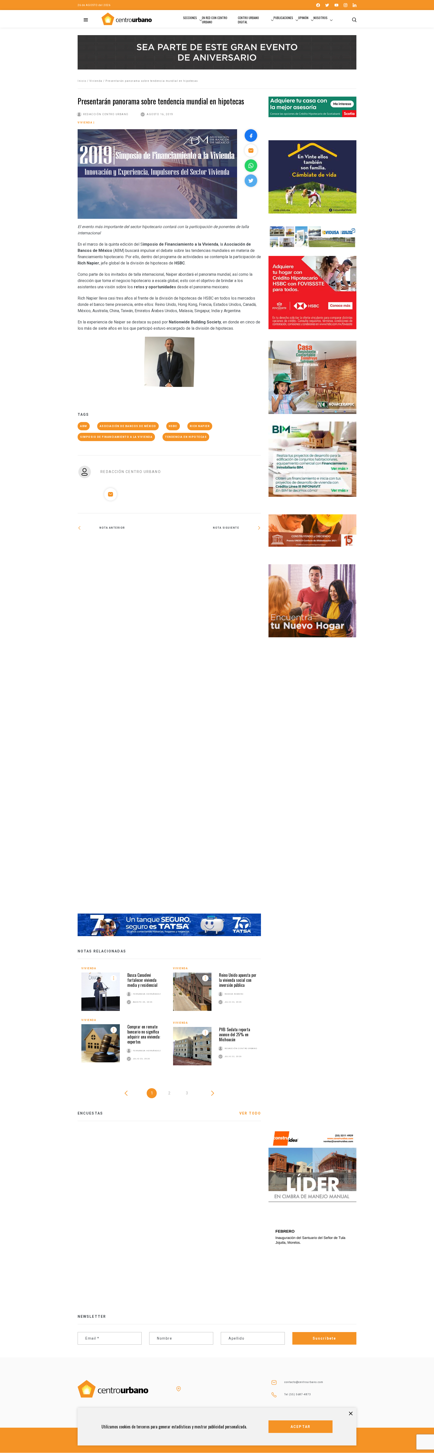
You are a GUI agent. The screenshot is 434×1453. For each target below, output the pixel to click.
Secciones (190, 18)
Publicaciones (283, 18)
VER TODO (250, 1113)
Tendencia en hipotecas (186, 437)
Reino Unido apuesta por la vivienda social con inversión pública (237, 980)
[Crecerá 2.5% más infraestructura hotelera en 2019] (123, 725)
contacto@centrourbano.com (303, 1382)
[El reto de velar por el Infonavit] (215, 542)
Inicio (82, 81)
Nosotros (320, 18)
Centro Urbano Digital (248, 20)
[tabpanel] (169, 1020)
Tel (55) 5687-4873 (297, 1394)
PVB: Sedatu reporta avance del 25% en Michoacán (234, 1034)
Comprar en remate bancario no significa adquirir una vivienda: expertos (143, 1034)
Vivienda (95, 81)
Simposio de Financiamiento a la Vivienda (116, 437)
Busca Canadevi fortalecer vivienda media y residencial (142, 980)
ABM (83, 426)
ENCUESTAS (90, 1113)
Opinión (303, 18)
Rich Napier (200, 426)
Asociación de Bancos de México (128, 426)
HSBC (173, 426)
